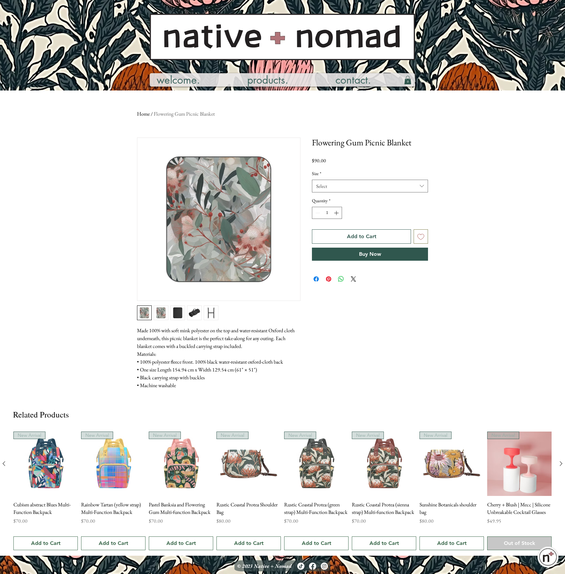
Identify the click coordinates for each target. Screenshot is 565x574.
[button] (407, 80)
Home (143, 113)
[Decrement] (317, 213)
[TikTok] (300, 566)
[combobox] (370, 186)
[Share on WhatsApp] (341, 279)
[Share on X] (353, 279)
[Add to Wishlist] (421, 236)
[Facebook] (312, 566)
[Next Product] (561, 463)
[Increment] (337, 213)
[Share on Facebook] (316, 279)
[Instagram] (324, 566)
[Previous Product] (4, 463)
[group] (282, 490)
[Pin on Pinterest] (329, 279)
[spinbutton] (327, 213)
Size (316, 173)
